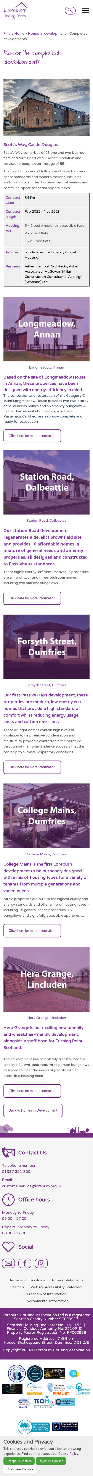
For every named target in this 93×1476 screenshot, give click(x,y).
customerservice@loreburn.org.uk (32, 1186)
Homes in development (47, 33)
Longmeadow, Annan (46, 367)
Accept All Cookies (19, 1461)
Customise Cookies (19, 1469)
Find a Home (13, 33)
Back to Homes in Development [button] (33, 1110)
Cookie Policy (68, 1454)
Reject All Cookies (51, 1461)
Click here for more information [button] (32, 436)
